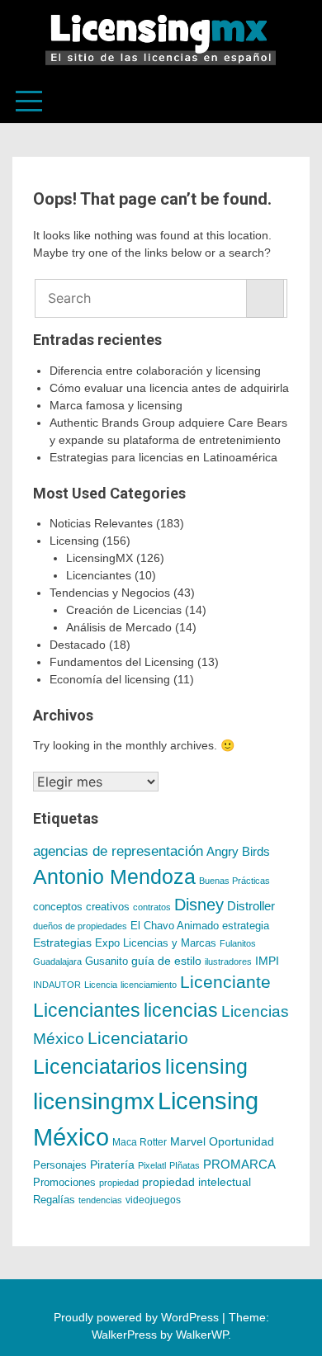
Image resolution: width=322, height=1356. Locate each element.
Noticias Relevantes (101, 523)
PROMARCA (239, 1164)
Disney (199, 904)
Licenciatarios (97, 1066)
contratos (152, 907)
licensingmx (93, 1101)
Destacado (78, 644)
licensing (206, 1066)
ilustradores (228, 961)
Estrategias (62, 942)
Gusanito (106, 961)
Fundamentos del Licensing (122, 662)
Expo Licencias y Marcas (155, 943)
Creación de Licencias (124, 610)
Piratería (112, 1164)
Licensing (74, 540)
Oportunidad (241, 1141)
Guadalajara (57, 961)
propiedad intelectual (196, 1181)
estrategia (245, 926)
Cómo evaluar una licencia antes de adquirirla (169, 388)
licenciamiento (149, 985)
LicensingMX (99, 558)
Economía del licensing (110, 679)
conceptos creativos (81, 906)
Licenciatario (138, 1037)
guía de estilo (166, 961)
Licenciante (225, 982)
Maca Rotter (139, 1142)
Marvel (188, 1141)
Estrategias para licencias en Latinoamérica (163, 457)
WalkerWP (202, 1334)
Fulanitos (238, 943)
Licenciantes (98, 575)
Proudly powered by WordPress (138, 1317)
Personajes (60, 1165)
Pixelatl (152, 1165)
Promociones (64, 1182)
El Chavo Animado (174, 926)
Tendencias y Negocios (110, 592)
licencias (181, 1010)
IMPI (267, 960)
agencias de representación (118, 851)
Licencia (100, 985)
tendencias (100, 1200)
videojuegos (153, 1200)
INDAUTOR (57, 985)
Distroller (251, 906)
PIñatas (184, 1165)
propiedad (119, 1183)
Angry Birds (238, 851)
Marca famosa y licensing (116, 405)
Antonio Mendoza (114, 876)
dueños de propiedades (80, 926)
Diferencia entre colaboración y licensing (155, 370)
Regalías (54, 1200)
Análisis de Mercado (119, 627)
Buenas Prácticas (234, 881)
